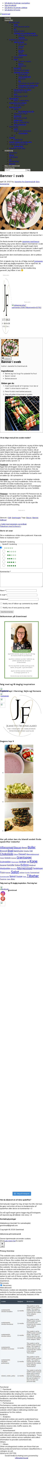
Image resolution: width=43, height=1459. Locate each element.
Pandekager (38, 868)
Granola (7, 858)
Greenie (13, 858)
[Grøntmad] (5, 14)
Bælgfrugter (18, 851)
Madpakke (5, 868)
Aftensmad (7, 847)
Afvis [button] (2, 1241)
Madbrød (32, 865)
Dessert (22, 854)
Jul (28, 861)
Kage (33, 861)
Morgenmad (24, 868)
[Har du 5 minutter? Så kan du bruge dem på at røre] (5, 920)
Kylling (25, 864)
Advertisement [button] (6, 1428)
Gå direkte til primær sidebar (16, 7)
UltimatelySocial (21, 1458)
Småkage (22, 872)
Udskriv (7, 359)
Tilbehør (33, 876)
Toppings (3, 879)
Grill (9, 517)
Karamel (3, 865)
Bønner (35, 517)
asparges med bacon (30, 241)
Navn (3, 590)
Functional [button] (4, 1387)
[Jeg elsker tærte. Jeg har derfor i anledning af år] (38, 968)
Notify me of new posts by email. (16, 607)
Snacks (27, 872)
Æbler (13, 879)
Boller (32, 847)
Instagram (38, 261)
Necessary (7, 1285)
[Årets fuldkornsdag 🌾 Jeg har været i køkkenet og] (16, 1115)
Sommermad (34, 872)
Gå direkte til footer (12, 10)
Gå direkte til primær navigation (17, 3)
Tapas (24, 876)
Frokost (2, 858)
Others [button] (3, 1442)
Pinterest (4, 494)
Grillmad (3, 520)
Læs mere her (10, 1241)
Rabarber (7, 872)
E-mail (3, 595)
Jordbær (22, 861)
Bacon (29, 517)
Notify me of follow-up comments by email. (20, 603)
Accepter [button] (19, 1241)
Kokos (17, 865)
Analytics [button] (4, 1414)
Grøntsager (16, 517)
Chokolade (6, 854)
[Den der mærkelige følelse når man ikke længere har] (16, 935)
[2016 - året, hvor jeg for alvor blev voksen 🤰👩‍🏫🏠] (5, 1053)
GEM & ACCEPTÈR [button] (8, 1453)
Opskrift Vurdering (7, 542)
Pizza (2, 872)
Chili (31, 851)
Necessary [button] (4, 1283)
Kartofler (10, 865)
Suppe (19, 876)
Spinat (13, 876)
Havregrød (14, 862)
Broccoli (3, 851)
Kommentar (5, 571)
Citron (16, 854)
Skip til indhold (10, 5)
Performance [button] (5, 1401)
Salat (15, 872)
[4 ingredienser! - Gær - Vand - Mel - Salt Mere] (27, 938)
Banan (24, 847)
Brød (10, 850)
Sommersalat (4, 876)
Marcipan (14, 868)
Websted (4, 599)
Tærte (8, 879)
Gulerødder (5, 861)
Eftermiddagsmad (33, 854)
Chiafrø (26, 851)
